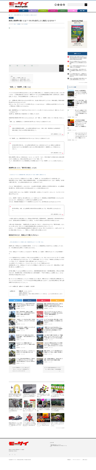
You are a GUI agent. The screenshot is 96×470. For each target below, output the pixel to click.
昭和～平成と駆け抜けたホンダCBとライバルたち (58, 446)
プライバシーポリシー (76, 459)
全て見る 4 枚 (61, 68)
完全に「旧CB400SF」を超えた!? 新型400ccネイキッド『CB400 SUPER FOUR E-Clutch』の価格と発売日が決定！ (25, 313)
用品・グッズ (33, 10)
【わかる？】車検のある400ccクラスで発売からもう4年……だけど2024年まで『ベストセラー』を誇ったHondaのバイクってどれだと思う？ (53, 344)
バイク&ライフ (43, 10)
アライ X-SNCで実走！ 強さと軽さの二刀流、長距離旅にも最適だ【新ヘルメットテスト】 (81, 103)
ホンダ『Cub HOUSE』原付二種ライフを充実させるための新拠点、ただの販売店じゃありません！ (53, 321)
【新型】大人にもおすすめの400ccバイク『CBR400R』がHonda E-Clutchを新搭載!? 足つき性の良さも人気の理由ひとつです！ (53, 329)
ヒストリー (63, 10)
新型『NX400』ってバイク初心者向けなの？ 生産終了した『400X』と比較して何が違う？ (53, 351)
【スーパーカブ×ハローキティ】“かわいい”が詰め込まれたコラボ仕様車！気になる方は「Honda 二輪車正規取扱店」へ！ (53, 313)
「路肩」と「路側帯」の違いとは (19, 77)
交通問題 (18, 24)
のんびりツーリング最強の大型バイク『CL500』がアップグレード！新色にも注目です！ (25, 344)
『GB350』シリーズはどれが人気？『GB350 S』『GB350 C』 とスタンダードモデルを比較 (25, 321)
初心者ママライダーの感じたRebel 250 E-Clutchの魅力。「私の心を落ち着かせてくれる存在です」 (25, 336)
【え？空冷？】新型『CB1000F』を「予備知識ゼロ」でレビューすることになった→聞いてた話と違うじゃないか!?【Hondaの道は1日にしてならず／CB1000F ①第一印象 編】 (53, 337)
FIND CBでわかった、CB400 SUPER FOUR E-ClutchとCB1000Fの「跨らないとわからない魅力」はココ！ (25, 305)
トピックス (14, 10)
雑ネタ (15, 24)
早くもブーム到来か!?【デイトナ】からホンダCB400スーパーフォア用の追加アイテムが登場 (81, 112)
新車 (23, 10)
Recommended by (81, 82)
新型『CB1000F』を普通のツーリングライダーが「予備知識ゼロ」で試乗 (25, 328)
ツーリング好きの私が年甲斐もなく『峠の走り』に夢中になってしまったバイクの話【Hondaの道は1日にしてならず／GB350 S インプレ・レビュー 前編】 (25, 360)
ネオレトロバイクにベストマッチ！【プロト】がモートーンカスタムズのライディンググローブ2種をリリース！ (81, 135)
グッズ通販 (72, 10)
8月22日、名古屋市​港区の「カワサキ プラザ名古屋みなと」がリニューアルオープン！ (81, 93)
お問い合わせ (84, 459)
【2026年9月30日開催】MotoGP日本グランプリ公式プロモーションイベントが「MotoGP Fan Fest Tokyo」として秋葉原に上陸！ (77, 124)
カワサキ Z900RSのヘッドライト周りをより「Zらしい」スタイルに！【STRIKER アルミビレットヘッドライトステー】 (20, 369)
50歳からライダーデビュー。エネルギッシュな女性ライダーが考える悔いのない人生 (25, 351)
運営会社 (69, 459)
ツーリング (53, 10)
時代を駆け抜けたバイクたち (56, 444)
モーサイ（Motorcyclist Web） (18, 459)
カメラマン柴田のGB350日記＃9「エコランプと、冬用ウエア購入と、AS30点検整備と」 (52, 369)
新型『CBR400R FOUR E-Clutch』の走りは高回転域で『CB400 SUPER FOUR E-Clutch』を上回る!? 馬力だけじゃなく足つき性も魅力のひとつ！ (53, 305)
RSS (15, 454)
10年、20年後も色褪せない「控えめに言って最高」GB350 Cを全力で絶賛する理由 (53, 359)
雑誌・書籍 (82, 10)
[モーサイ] (18, 7)
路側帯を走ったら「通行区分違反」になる (20, 79)
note (49, 293)
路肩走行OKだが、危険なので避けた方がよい (21, 80)
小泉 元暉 (25, 24)
